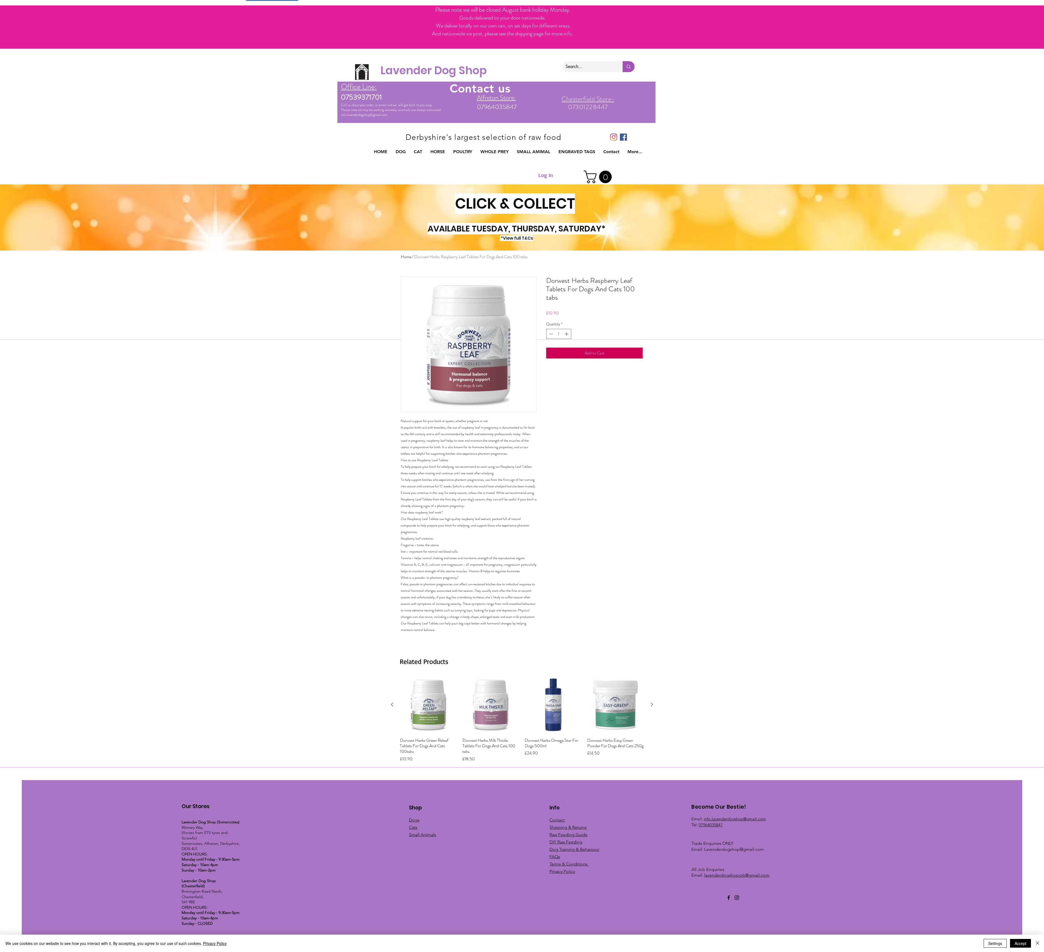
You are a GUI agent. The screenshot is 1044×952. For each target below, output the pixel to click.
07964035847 (711, 824)
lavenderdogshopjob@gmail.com (736, 875)
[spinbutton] (559, 334)
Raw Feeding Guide (568, 834)
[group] (522, 719)
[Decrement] (550, 334)
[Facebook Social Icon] (623, 137)
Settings (995, 943)
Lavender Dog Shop (433, 70)
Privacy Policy (215, 943)
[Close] (1037, 943)
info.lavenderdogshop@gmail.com (364, 114)
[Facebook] (729, 898)
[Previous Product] (392, 704)
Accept (1020, 943)
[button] (400, 151)
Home (406, 257)
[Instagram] (613, 137)
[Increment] (567, 334)
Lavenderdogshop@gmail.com (734, 849)
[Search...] (629, 66)
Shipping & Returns (568, 827)
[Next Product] (652, 704)
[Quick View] (428, 704)
